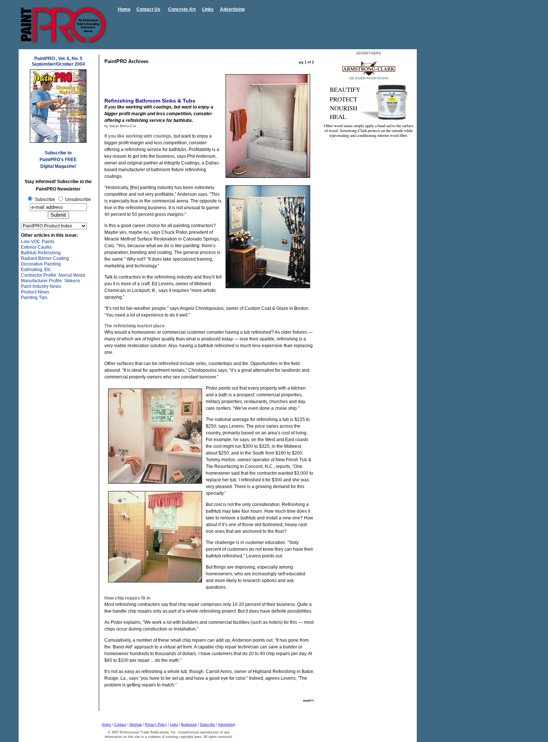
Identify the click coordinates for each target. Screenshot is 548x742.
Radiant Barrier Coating (45, 258)
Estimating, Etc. (36, 269)
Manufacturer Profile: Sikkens (50, 280)
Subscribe (207, 724)
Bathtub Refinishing (41, 252)
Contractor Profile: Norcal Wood (53, 275)
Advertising (232, 9)
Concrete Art (182, 9)
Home (124, 9)
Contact (120, 724)
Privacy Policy (156, 724)
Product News (35, 292)
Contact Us (148, 9)
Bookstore (189, 724)
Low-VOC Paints (37, 241)
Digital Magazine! (58, 166)
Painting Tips (34, 297)
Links (208, 9)
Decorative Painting (41, 264)
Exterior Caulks (36, 247)
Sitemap (135, 724)
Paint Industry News (41, 286)
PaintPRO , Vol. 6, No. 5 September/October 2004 (58, 61)
